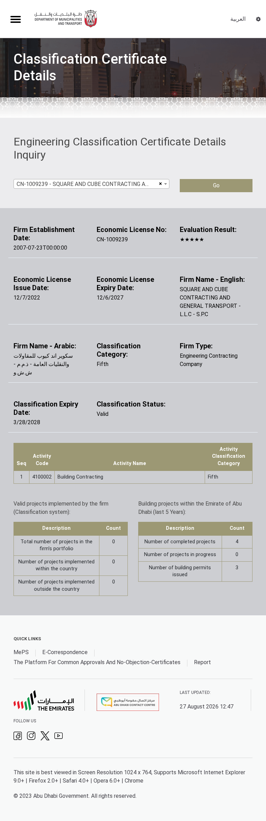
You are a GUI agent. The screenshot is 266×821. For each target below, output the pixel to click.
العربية (238, 19)
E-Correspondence (65, 652)
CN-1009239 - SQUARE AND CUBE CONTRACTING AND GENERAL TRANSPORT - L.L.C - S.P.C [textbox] (87, 184)
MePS (21, 652)
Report (202, 662)
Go (216, 185)
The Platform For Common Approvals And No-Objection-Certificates (97, 662)
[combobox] (91, 184)
